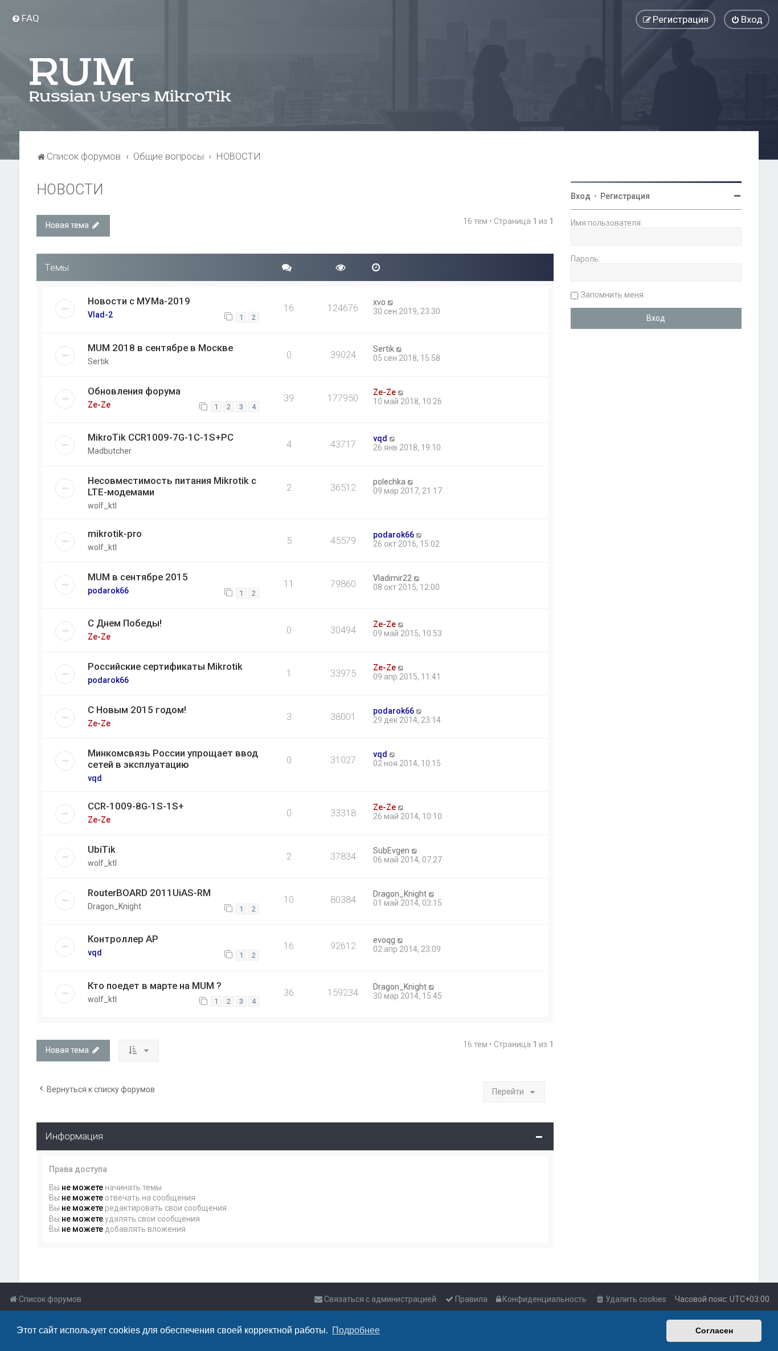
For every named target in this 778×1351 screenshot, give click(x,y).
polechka (389, 481)
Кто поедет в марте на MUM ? (155, 985)
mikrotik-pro (115, 533)
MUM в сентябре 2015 (138, 577)
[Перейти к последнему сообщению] (391, 302)
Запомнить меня (612, 294)
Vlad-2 (100, 314)
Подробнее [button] (356, 1330)
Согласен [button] (714, 1330)
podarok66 (393, 534)
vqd (380, 438)
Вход (581, 196)
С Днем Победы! (125, 623)
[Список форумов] (131, 80)
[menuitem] (25, 18)
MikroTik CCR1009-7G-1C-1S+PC (161, 437)
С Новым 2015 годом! (137, 709)
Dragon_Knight (114, 906)
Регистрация (625, 196)
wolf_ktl (102, 505)
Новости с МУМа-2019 (139, 301)
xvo (379, 302)
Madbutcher (110, 450)
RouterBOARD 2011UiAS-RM (149, 892)
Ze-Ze (99, 404)
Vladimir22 (392, 578)
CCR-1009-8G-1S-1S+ (136, 806)
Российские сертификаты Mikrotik (165, 666)
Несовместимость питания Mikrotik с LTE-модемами (172, 486)
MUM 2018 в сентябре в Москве (160, 347)
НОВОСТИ (69, 189)
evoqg (384, 940)
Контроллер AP (123, 939)
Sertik (98, 361)
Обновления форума (134, 391)
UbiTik (102, 849)
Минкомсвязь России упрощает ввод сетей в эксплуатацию (173, 758)
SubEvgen (391, 850)
